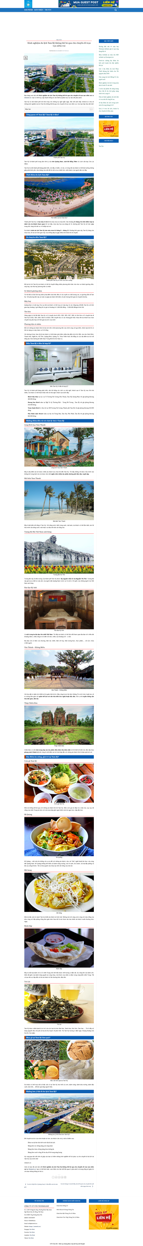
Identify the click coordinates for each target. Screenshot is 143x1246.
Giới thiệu (38, 10)
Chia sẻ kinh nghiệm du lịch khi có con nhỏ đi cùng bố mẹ (109, 98)
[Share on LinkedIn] (65, 1177)
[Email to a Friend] (59, 1177)
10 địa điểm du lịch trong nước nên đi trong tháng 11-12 (109, 104)
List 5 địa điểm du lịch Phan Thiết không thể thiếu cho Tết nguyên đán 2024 (109, 71)
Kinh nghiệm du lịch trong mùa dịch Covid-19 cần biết (109, 84)
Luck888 (87, 1244)
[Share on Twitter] (56, 1177)
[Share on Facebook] (53, 1177)
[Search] (116, 10)
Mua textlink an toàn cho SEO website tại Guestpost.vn (109, 56)
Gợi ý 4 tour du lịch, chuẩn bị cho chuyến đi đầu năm (109, 110)
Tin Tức (48, 10)
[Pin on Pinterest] (62, 1177)
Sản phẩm (28, 10)
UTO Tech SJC (65, 50)
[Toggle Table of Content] (90, 109)
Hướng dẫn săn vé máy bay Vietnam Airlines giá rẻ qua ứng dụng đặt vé (109, 49)
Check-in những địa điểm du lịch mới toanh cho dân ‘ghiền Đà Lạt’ (109, 63)
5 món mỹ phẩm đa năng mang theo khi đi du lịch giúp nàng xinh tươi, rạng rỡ (109, 91)
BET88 (91, 1244)
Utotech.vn (27, 98)
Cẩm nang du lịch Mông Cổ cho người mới (109, 78)
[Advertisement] (71, 24)
